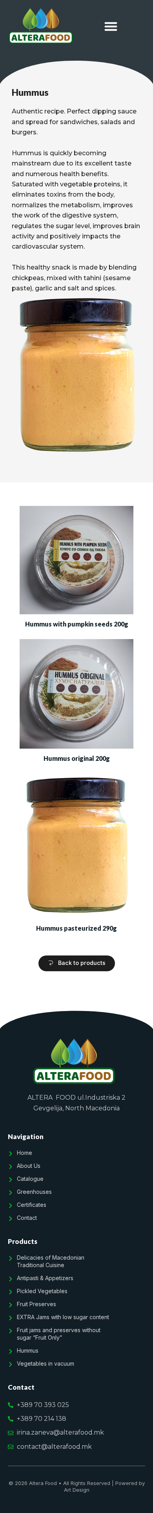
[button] (110, 26)
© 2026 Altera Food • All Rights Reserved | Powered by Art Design (77, 1486)
